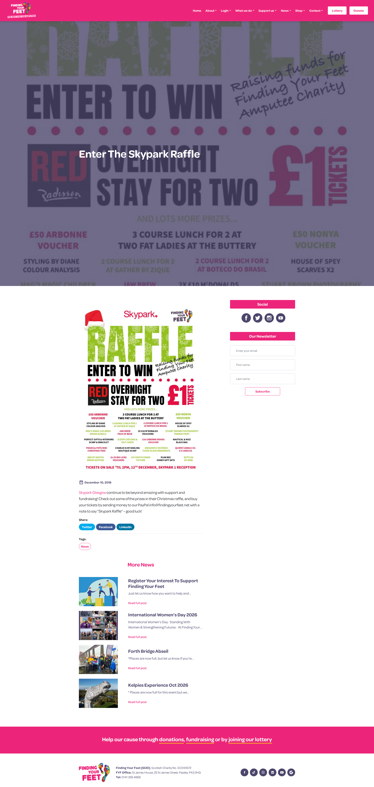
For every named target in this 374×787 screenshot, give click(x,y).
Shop (299, 10)
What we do (243, 10)
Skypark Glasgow (92, 492)
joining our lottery (250, 739)
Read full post (137, 603)
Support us (266, 10)
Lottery (337, 10)
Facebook (106, 527)
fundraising (200, 739)
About (210, 10)
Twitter (87, 527)
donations (171, 739)
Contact (314, 10)
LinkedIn (125, 527)
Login (224, 10)
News (285, 10)
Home (197, 10)
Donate (359, 10)
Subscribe (262, 391)
